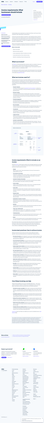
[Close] (42, 418)
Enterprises (24, 370)
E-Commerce (25, 375)
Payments (13, 392)
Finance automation (26, 377)
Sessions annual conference (37, 375)
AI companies (25, 386)
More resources (4, 4)
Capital (13, 375)
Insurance (24, 391)
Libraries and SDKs (25, 412)
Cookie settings (35, 382)
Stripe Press (35, 390)
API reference (25, 408)
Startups (24, 371)
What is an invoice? (4, 34)
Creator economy (25, 387)
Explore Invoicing (25, 356)
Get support (35, 395)
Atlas (13, 371)
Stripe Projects (25, 413)
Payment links (14, 391)
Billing (13, 374)
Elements (13, 382)
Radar (13, 394)
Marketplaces (25, 381)
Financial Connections (15, 383)
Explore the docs (36, 356)
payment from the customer (30, 88)
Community (35, 374)
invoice (14, 64)
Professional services (26, 394)
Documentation (25, 407)
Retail (23, 397)
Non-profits (24, 393)
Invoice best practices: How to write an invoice (5, 41)
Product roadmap (36, 387)
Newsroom (35, 389)
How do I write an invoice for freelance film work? (21, 336)
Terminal (13, 399)
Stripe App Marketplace (26, 401)
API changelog (25, 411)
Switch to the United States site (27, 420)
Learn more (35, 19)
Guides (34, 370)
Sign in (34, 1)
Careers (34, 388)
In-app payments (25, 380)
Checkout (13, 376)
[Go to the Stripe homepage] (2, 369)
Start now (3, 357)
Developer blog (25, 414)
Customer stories (36, 371)
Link (12, 388)
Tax (12, 398)
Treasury (13, 400)
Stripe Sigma (14, 397)
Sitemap (34, 381)
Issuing (13, 387)
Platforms (24, 383)
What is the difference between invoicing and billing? (21, 335)
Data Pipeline (14, 381)
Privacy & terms (35, 376)
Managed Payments (15, 389)
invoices (17, 164)
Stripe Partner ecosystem (26, 402)
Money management (26, 382)
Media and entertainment (26, 392)
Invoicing (10, 4)
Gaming (24, 388)
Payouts (13, 393)
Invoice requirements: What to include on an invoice (5, 38)
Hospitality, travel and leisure (27, 389)
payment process (21, 72)
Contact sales (39, 1)
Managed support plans (36, 396)
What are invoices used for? (5, 36)
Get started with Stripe (6, 14)
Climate (13, 377)
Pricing (25, 1)
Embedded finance (25, 376)
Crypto (13, 380)
